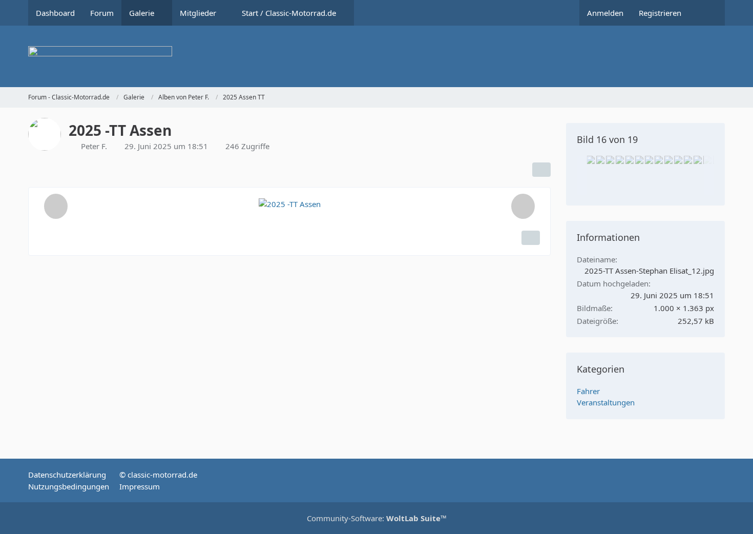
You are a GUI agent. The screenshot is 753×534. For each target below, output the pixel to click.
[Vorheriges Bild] (56, 206)
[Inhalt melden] (530, 238)
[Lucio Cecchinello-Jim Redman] (629, 160)
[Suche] (707, 13)
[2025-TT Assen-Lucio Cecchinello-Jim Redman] (659, 160)
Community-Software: (377, 518)
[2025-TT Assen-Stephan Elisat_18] (600, 160)
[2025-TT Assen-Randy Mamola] (620, 160)
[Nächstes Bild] (523, 206)
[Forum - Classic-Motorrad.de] (376, 56)
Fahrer (588, 391)
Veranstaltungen (606, 402)
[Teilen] (541, 169)
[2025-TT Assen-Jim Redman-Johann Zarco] (668, 160)
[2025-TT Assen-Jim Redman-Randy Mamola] (649, 160)
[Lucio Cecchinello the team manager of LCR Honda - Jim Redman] (591, 160)
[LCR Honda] (639, 160)
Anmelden (605, 13)
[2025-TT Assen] (610, 160)
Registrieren (660, 13)
